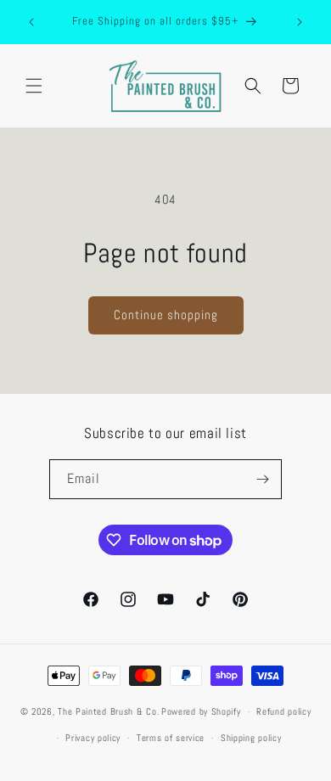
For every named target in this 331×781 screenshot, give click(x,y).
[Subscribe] (262, 479)
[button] (34, 85)
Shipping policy (251, 738)
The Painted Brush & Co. (108, 711)
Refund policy (283, 711)
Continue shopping (166, 314)
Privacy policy (93, 738)
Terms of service (171, 738)
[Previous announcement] (31, 22)
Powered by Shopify (201, 711)
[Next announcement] (299, 22)
